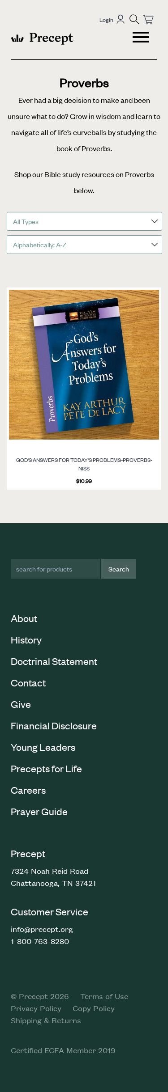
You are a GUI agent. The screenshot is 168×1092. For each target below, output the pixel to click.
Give (21, 704)
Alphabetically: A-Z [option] (39, 244)
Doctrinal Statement (54, 661)
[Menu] (141, 38)
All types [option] (26, 221)
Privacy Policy (36, 1008)
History (26, 639)
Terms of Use (104, 996)
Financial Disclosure (54, 725)
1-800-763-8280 (40, 941)
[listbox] (84, 221)
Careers (28, 789)
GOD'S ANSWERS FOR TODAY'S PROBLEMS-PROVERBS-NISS (84, 464)
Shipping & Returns (46, 1020)
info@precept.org (42, 929)
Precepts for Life (46, 768)
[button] (134, 19)
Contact (28, 682)
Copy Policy (94, 1008)
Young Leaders (43, 747)
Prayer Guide (39, 811)
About (24, 618)
